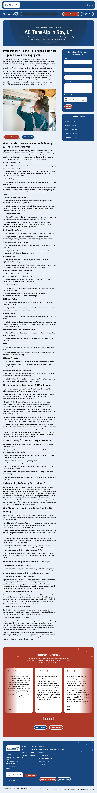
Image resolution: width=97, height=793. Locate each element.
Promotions (33, 749)
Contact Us (24, 756)
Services (24, 746)
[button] (26, 14)
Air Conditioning (45, 27)
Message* (68, 82)
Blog (23, 749)
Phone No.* (68, 74)
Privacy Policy (57, 789)
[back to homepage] (10, 14)
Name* (67, 58)
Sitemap (92, 789)
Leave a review (30, 775)
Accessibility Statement (83, 789)
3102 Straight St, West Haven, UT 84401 (51, 749)
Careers (32, 755)
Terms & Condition (66, 789)
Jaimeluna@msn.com (46, 758)
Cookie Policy (74, 789)
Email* (66, 66)
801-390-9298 (43, 755)
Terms (72, 94)
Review (32, 752)
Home (37, 27)
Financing (33, 746)
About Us (54, 14)
